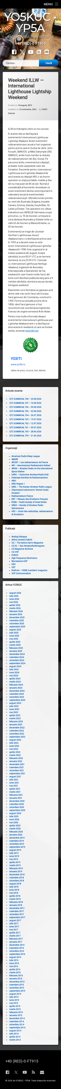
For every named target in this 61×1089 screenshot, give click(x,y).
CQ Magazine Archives (22, 549)
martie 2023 (15, 718)
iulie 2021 (13, 779)
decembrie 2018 (17, 874)
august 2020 (15, 813)
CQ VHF (15, 552)
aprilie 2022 (14, 752)
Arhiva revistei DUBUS (22, 540)
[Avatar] (30, 345)
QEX (14, 564)
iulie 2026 (13, 596)
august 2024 (15, 666)
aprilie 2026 (14, 605)
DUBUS (15, 555)
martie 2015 (15, 1009)
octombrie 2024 (16, 660)
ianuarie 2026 (15, 614)
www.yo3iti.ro (18, 364)
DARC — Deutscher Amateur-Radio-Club (30, 474)
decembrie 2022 (17, 727)
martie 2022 (15, 755)
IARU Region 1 (18, 484)
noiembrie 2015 (16, 985)
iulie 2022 (13, 743)
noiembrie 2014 (16, 1021)
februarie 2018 (16, 902)
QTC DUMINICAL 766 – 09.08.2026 (25, 407)
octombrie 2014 (16, 1024)
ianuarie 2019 (15, 871)
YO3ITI (44, 109)
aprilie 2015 (14, 1006)
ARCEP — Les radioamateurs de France (30, 462)
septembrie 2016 (17, 954)
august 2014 (15, 1030)
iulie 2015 (13, 997)
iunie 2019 (14, 856)
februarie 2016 (16, 975)
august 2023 (15, 703)
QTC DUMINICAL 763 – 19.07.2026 (25, 419)
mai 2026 (13, 602)
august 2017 (15, 920)
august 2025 (15, 630)
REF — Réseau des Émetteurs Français (30, 499)
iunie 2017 (14, 926)
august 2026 (15, 593)
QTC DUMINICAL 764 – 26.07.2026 (25, 415)
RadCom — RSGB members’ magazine (29, 570)
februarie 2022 (16, 758)
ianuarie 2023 (15, 724)
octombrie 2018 (16, 880)
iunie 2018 (14, 890)
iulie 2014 (13, 1034)
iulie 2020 (13, 816)
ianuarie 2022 (15, 761)
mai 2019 (13, 859)
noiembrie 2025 (16, 620)
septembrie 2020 (17, 810)
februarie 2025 (16, 648)
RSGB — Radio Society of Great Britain (29, 502)
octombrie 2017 (16, 914)
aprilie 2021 (14, 789)
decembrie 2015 (17, 982)
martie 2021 (15, 792)
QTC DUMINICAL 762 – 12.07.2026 (25, 423)
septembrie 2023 (17, 700)
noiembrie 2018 (16, 877)
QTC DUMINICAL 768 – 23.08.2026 (25, 399)
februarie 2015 (16, 1012)
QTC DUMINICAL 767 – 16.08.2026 (25, 403)
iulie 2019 (13, 853)
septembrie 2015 (17, 991)
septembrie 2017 (17, 917)
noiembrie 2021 (16, 767)
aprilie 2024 (14, 678)
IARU (14, 481)
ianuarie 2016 (15, 978)
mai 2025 (13, 639)
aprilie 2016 (14, 969)
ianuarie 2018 (15, 905)
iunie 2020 (14, 819)
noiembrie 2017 (16, 911)
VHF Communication (21, 573)
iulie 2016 (13, 960)
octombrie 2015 (16, 988)
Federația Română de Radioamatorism (30, 477)
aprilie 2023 (14, 715)
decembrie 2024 (17, 654)
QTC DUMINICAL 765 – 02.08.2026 (25, 411)
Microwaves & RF (19, 561)
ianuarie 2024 (15, 688)
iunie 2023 (14, 709)
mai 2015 (13, 1003)
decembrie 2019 (17, 838)
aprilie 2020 (14, 825)
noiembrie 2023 (16, 694)
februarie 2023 (16, 721)
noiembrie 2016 (16, 948)
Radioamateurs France (22, 496)
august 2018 (15, 884)
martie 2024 (15, 682)
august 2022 (15, 740)
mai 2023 (13, 712)
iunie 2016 (14, 963)
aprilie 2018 (14, 896)
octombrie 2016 (16, 951)
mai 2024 (13, 675)
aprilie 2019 (14, 862)
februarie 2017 (16, 939)
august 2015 (15, 994)
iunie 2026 (14, 599)
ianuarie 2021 (15, 798)
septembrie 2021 (17, 773)
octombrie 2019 (16, 844)
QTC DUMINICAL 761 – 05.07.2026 (25, 427)
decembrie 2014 (17, 1018)
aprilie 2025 (14, 642)
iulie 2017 (13, 923)
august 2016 (15, 957)
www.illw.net (31, 330)
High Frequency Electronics (24, 558)
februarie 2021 (16, 795)
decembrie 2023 (17, 691)
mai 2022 (13, 749)
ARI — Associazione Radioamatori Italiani (31, 465)
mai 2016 (13, 966)
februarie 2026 (16, 611)
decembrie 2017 (17, 908)
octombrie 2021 (16, 770)
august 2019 (15, 850)
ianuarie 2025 (15, 651)
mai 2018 (13, 893)
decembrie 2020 (17, 801)
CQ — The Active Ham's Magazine (27, 543)
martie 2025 (15, 645)
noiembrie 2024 (16, 657)
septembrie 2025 (17, 626)
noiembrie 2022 (16, 731)
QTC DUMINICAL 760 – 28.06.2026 (25, 431)
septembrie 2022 (17, 737)
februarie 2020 (16, 832)
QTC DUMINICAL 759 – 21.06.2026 (25, 435)
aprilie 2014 (14, 1037)
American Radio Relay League (26, 456)
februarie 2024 (16, 685)
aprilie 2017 (14, 933)
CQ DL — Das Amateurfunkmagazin (28, 546)
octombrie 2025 (16, 623)
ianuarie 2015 (15, 1015)
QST (13, 567)
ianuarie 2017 (15, 942)
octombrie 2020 (16, 807)
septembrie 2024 (17, 663)
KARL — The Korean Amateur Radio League (32, 487)
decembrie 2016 (17, 945)
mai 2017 (13, 929)
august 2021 (15, 776)
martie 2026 (15, 608)
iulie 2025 (13, 633)
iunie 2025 (14, 636)
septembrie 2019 (17, 847)
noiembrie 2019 (16, 841)
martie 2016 (15, 972)
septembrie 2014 (17, 1027)
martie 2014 (15, 1040)
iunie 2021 (14, 783)
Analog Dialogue (19, 536)
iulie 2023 (13, 706)
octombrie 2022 (16, 734)
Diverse (11, 113)
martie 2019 (15, 865)
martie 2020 (15, 828)
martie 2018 (15, 899)
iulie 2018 (13, 887)
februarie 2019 (16, 868)
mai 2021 (13, 786)
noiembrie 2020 (16, 804)
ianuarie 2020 (15, 835)
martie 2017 (15, 936)
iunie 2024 (14, 672)
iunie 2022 (14, 746)
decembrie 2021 (17, 764)
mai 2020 (13, 822)
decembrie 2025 (17, 617)
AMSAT (15, 459)
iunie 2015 (14, 1000)
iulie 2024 (13, 669)
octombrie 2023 (16, 697)
